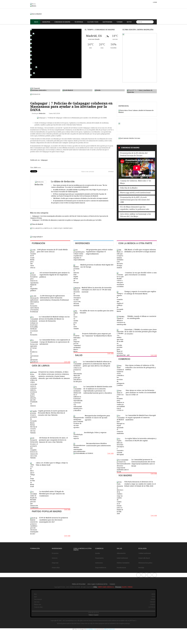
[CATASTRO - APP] (123, 355)
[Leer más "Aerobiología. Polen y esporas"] (78, 436)
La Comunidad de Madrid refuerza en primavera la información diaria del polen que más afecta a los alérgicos (97, 364)
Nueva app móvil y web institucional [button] (135, 193)
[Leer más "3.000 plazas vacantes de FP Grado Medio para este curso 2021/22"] (33, 259)
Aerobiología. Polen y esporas (95, 432)
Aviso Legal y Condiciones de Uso (97, 584)
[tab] (137, 154)
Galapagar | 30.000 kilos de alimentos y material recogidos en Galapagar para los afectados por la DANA (66, 220)
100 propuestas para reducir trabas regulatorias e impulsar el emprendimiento (99, 252)
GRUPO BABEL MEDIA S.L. (106, 587)
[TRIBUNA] (129, 138)
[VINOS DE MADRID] (36, 224)
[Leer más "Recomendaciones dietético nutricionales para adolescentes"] (79, 447)
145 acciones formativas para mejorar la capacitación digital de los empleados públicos (54, 275)
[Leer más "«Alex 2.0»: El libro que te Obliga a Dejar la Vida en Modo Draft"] (32, 474)
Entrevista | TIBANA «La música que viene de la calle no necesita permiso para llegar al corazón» (141, 332)
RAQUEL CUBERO (127, 587)
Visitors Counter (93, 615)
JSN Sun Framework (109, 629)
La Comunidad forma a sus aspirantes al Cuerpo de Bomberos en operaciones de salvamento (54, 342)
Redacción (42, 113)
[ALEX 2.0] (34, 362)
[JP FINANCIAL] (35, 88)
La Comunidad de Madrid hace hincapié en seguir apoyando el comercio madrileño (141, 417)
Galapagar (44, 160)
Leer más (67, 362)
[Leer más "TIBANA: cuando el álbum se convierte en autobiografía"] (121, 321)
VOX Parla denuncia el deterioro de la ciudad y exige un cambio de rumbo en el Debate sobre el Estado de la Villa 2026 (140, 484)
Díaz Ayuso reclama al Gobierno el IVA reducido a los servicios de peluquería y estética (140, 367)
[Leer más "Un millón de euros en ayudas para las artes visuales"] (76, 320)
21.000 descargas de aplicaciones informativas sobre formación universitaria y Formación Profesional (54, 298)
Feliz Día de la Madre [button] (129, 188)
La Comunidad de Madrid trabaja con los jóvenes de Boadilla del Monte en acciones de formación (54, 319)
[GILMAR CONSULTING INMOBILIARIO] (36, 236)
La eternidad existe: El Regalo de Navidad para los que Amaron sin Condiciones (52, 494)
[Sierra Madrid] (93, 14)
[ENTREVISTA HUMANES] (136, 111)
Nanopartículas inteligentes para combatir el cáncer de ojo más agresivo (97, 418)
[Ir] (151, 21)
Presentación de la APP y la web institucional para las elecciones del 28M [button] (135, 199)
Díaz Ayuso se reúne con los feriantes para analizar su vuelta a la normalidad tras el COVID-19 (141, 392)
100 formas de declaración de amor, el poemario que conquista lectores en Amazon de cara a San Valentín (53, 440)
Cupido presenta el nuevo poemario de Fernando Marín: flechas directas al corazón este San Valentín (52, 413)
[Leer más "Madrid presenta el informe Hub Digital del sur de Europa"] (76, 274)
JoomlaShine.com (91, 629)
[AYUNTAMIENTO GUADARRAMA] (83, 453)
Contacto (112, 584)
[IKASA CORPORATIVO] (33, 6)
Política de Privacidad (78, 584)
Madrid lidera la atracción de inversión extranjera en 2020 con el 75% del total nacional (97, 290)
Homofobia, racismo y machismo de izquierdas (141, 89)
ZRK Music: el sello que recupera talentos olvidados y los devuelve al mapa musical (80, 198)
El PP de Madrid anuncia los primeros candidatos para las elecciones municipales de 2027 (53, 520)
